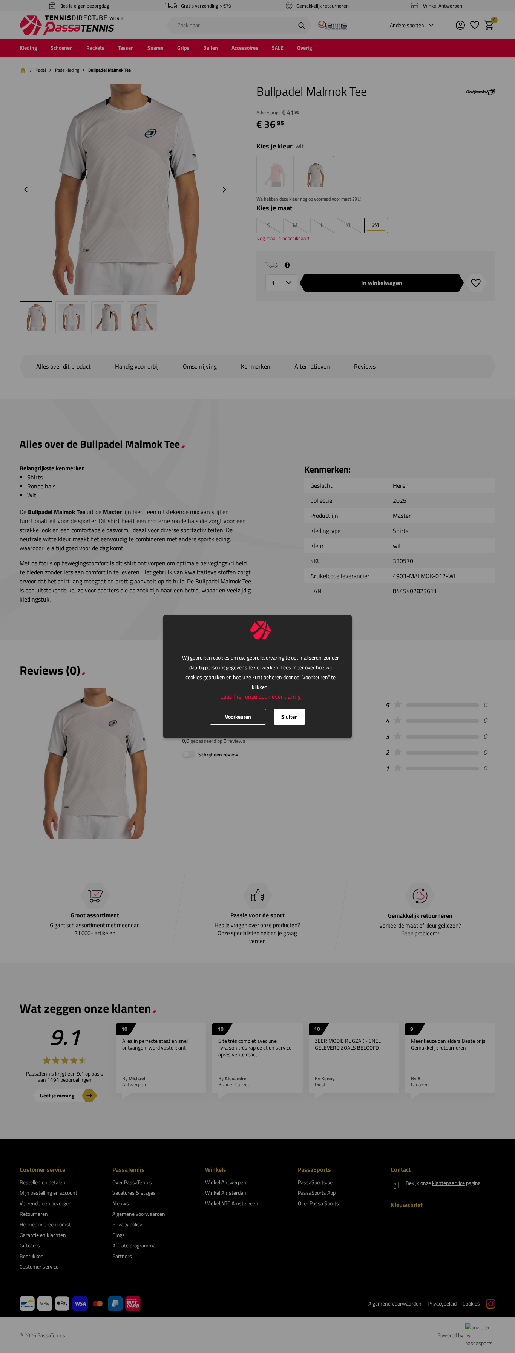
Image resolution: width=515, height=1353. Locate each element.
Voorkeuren (238, 717)
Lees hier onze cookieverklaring (260, 696)
